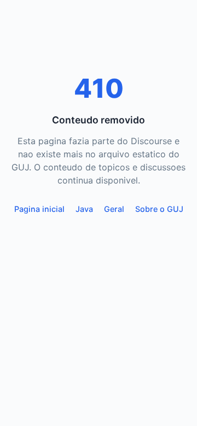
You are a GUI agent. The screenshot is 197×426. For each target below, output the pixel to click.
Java (84, 209)
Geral (114, 209)
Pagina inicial (39, 209)
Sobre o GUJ (159, 209)
